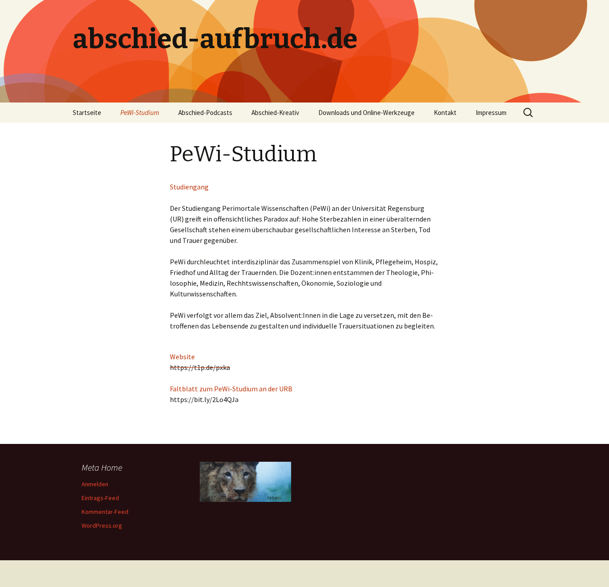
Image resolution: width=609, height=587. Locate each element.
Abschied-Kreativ (275, 112)
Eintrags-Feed (100, 498)
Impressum (491, 112)
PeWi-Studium (139, 112)
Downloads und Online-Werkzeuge (366, 112)
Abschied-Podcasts (205, 112)
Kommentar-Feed (105, 512)
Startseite (87, 112)
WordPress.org (102, 525)
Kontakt (445, 112)
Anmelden (95, 484)
